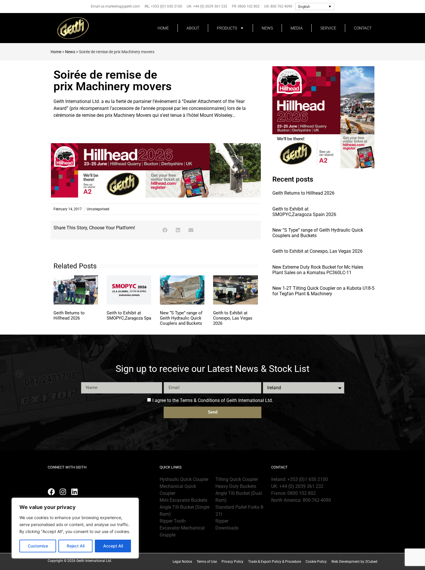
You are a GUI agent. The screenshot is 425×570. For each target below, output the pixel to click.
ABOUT (192, 28)
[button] (164, 230)
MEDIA (297, 28)
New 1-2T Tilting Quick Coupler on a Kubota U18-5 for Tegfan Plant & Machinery (323, 290)
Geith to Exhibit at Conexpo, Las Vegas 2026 (232, 318)
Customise (38, 545)
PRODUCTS (227, 28)
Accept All (113, 545)
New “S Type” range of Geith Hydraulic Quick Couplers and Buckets (181, 318)
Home (56, 51)
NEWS (267, 28)
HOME (163, 28)
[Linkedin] (74, 491)
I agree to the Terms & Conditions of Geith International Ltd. (212, 400)
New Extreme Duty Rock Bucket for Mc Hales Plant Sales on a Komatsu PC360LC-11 (317, 269)
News (70, 51)
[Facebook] (51, 491)
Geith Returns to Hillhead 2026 (69, 315)
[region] (75, 528)
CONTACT (363, 28)
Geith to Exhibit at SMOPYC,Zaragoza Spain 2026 (136, 315)
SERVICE (328, 28)
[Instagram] (62, 491)
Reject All (75, 545)
